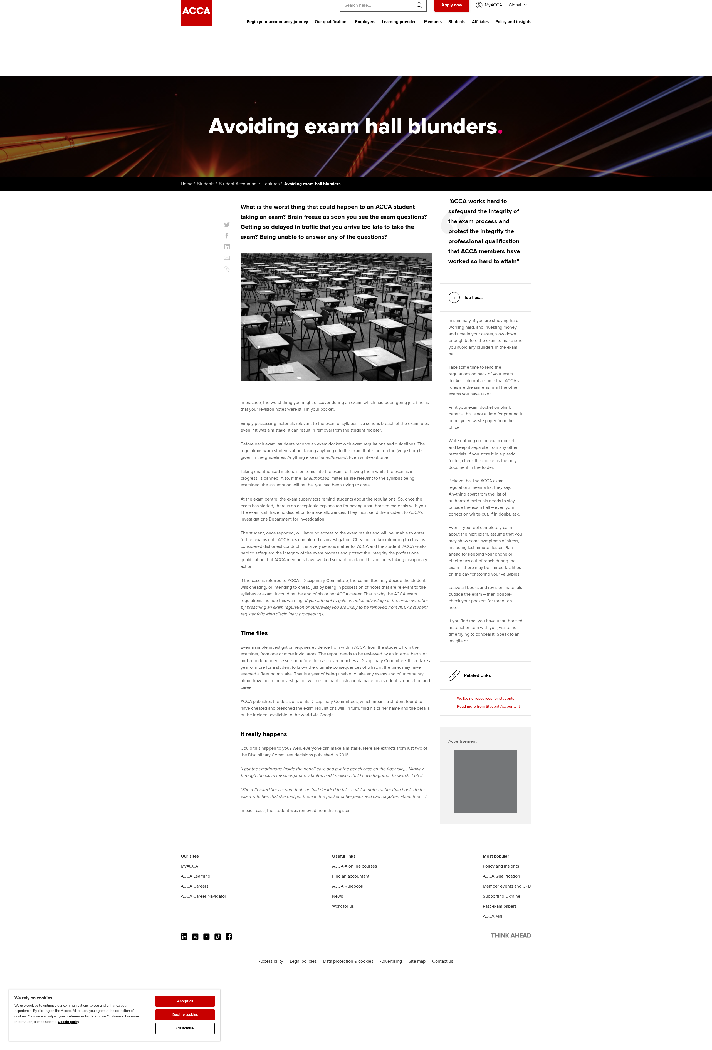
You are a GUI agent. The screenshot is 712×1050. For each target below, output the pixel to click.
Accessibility (271, 961)
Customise (185, 1028)
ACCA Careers (194, 886)
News (337, 896)
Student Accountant (238, 184)
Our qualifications (331, 21)
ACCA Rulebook (347, 886)
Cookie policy (68, 1022)
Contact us (442, 961)
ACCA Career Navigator (203, 896)
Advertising (391, 961)
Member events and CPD (507, 886)
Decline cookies (185, 1014)
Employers (365, 21)
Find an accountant (350, 876)
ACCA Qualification (501, 876)
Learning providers (399, 21)
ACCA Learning (195, 876)
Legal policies (303, 961)
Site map (417, 961)
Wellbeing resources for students (485, 698)
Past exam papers (499, 906)
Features (271, 184)
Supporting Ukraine (501, 896)
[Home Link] (511, 936)
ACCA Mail (493, 916)
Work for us (343, 906)
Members (433, 21)
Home (186, 184)
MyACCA (189, 866)
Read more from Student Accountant (488, 706)
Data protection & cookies (348, 961)
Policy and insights (513, 21)
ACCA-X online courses (354, 866)
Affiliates (480, 21)
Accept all (185, 1001)
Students (456, 21)
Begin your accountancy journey (277, 21)
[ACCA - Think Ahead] (196, 25)
